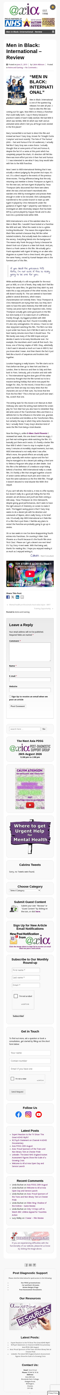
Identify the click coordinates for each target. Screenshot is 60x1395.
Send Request (17, 1092)
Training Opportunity (42, 609)
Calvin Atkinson (38, 65)
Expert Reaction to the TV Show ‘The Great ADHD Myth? (30, 1343)
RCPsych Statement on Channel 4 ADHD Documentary (30, 1345)
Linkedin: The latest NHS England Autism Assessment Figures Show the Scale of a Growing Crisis (29, 1158)
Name (12, 666)
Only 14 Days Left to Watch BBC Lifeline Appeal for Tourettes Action (29, 1212)
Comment (15, 641)
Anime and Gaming (15, 68)
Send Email (33, 1370)
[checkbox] (53, 7)
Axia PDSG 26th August (22, 1146)
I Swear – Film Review (34, 1218)
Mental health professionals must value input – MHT (30, 605)
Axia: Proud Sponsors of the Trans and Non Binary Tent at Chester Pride (30, 1197)
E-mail (12, 676)
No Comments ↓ (31, 68)
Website (13, 686)
